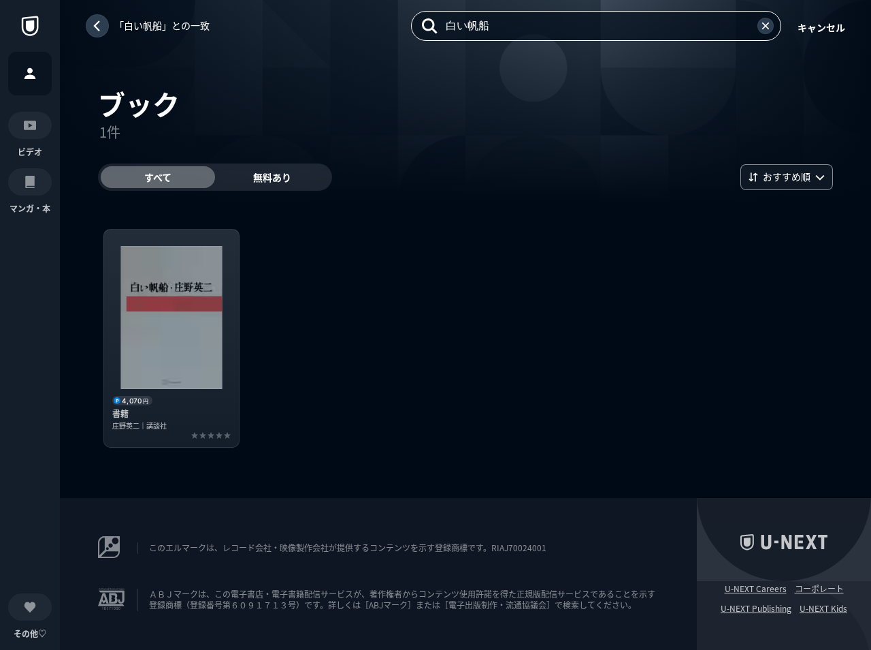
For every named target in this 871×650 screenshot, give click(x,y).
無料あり (272, 177)
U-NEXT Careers (756, 588)
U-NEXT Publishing (756, 608)
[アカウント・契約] (30, 73)
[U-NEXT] (30, 26)
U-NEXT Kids (823, 608)
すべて (157, 177)
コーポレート (819, 588)
